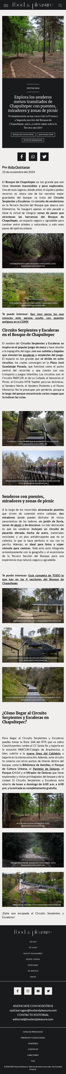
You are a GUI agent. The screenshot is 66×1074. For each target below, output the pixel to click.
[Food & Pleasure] (33, 4)
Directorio (32, 1055)
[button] (6, 5)
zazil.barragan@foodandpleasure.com (33, 1010)
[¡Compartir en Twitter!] (44, 156)
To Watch (33, 971)
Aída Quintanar (19, 167)
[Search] (60, 5)
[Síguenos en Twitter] (48, 991)
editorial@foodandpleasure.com (33, 1019)
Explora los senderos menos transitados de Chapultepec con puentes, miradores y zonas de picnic (33, 104)
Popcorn (33, 965)
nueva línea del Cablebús (44, 753)
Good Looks (33, 959)
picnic (17, 525)
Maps (33, 977)
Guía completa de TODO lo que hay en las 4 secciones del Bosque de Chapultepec (33, 579)
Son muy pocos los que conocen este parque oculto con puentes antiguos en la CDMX (33, 317)
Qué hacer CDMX (46, 135)
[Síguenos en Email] (38, 991)
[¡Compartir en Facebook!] (21, 156)
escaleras (28, 355)
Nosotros (33, 1043)
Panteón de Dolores (46, 768)
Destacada (33, 88)
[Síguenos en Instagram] (28, 991)
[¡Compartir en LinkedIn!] (33, 156)
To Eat (33, 942)
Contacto (33, 1049)
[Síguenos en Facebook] (17, 991)
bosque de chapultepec (23, 135)
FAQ (33, 1061)
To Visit (33, 947)
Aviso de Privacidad (33, 1032)
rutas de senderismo (33, 140)
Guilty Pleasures (33, 953)
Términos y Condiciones (33, 1038)
